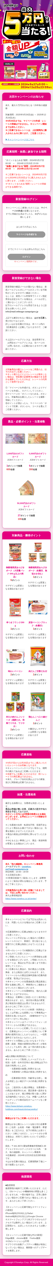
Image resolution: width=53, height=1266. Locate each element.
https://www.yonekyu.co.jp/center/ (21, 898)
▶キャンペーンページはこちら (19, 139)
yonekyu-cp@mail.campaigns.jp (18, 867)
